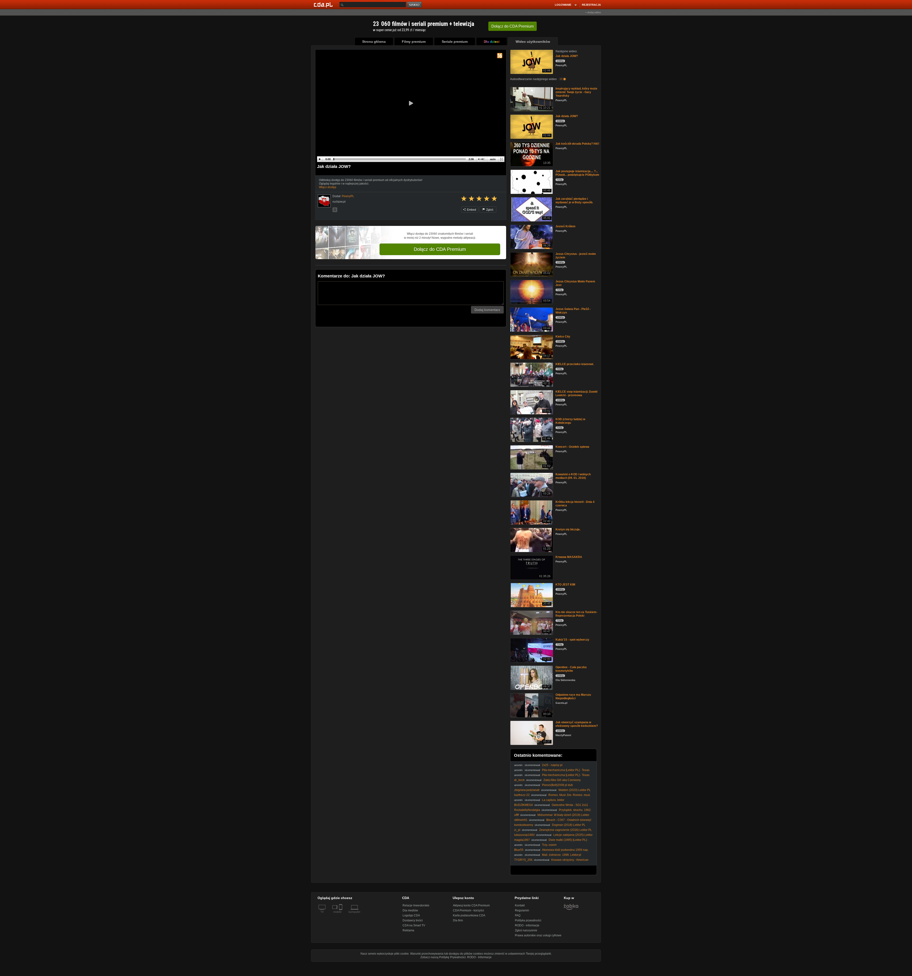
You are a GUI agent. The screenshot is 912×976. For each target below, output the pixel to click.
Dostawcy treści (413, 920)
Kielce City (563, 336)
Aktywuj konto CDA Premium (471, 905)
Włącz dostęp (327, 187)
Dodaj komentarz (487, 310)
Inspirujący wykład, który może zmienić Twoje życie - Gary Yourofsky (576, 92)
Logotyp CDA (411, 915)
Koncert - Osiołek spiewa (572, 446)
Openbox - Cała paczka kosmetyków (571, 669)
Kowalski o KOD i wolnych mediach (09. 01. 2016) (573, 476)
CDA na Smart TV (414, 925)
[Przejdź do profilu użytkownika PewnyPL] (324, 201)
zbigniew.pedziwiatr (527, 790)
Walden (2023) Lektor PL (574, 790)
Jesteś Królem (565, 226)
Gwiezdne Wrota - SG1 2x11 (570, 805)
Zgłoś (489, 209)
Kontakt (520, 905)
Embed (471, 209)
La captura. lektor (553, 800)
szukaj (415, 5)
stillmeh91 (520, 820)
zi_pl (517, 830)
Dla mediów (410, 910)
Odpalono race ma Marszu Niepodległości (573, 696)
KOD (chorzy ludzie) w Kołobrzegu (570, 421)
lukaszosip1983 (524, 835)
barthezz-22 (522, 795)
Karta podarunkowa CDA (469, 915)
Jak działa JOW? (567, 56)
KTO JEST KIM (565, 584)
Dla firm (458, 920)
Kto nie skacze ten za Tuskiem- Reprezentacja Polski (576, 613)
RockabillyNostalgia (527, 810)
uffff (516, 815)
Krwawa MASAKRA (569, 557)
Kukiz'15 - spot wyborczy (572, 639)
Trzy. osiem (549, 845)
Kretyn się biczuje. (568, 529)
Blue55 (518, 850)
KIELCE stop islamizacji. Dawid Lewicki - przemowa (576, 393)
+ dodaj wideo (593, 12)
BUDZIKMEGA (523, 805)
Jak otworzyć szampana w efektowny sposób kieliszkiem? (577, 724)
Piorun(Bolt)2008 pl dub (557, 785)
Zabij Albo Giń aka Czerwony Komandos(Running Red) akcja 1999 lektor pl (547, 781)
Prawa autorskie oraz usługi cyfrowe (538, 935)
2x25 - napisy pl (552, 765)
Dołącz (512, 26)
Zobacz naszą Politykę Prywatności (443, 957)
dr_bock (519, 780)
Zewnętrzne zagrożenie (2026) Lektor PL (565, 830)
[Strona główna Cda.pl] (324, 4)
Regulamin (522, 910)
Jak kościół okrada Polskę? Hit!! (577, 143)
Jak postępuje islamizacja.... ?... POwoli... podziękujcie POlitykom (577, 173)
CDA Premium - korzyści (468, 910)
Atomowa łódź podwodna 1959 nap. (565, 850)
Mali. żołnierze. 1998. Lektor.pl (561, 855)
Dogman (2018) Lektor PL (568, 825)
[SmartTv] (341, 914)
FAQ (517, 915)
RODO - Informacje (479, 957)
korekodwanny (523, 825)
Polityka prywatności (528, 920)
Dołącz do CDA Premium (440, 249)
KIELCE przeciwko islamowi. (575, 364)
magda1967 (522, 840)
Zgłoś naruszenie (526, 930)
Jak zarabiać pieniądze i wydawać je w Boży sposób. (574, 200)
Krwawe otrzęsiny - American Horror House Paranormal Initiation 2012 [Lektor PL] (551, 861)
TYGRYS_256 (523, 860)
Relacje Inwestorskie (416, 905)
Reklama (408, 930)
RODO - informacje (527, 925)
